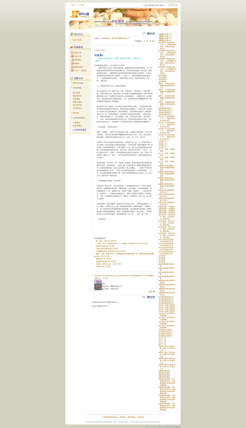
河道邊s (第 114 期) (103, 266)
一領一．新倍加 (80, 71)
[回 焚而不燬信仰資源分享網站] (173, 5)
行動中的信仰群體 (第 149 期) (107, 249)
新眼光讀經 (78, 67)
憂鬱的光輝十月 (166, 34)
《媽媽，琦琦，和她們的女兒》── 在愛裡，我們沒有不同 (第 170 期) (121, 243)
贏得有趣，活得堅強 (167, 207)
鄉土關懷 (76, 93)
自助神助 (163, 75)
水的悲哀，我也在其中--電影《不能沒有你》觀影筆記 (167, 217)
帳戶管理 (78, 40)
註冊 (82, 5)
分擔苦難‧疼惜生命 (167, 297)
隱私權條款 (132, 417)
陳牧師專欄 (78, 83)
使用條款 (123, 417)
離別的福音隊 (165, 371)
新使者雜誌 (77, 126)
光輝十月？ (164, 141)
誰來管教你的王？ (166, 108)
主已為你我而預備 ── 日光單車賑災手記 (168, 240)
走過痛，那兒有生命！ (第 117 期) (108, 264)
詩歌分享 (77, 56)
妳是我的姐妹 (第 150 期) (105, 246)
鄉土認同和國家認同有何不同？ (167, 191)
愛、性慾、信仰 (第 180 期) (106, 241)
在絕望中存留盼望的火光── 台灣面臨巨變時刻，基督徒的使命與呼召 (168, 46)
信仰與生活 (77, 108)
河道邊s (163, 256)
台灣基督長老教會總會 (109, 417)
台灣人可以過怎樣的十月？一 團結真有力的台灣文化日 (167, 118)
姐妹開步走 (77, 96)
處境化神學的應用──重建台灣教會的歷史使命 (168, 168)
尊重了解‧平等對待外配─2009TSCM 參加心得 (167, 348)
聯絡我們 (141, 417)
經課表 (76, 63)
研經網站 (77, 60)
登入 (74, 5)
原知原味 (76, 99)
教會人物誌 (77, 102)
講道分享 (77, 53)
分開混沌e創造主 (166, 330)
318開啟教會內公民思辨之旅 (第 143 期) (110, 251)
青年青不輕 (77, 105)
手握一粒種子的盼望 (167, 305)
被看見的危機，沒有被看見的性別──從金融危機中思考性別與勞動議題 (168, 382)
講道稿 (76, 113)
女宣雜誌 (76, 123)
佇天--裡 (163, 338)
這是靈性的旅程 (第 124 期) (106, 261)
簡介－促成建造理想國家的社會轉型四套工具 (167, 86)
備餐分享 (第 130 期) (103, 259)
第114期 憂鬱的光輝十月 (121, 38)
